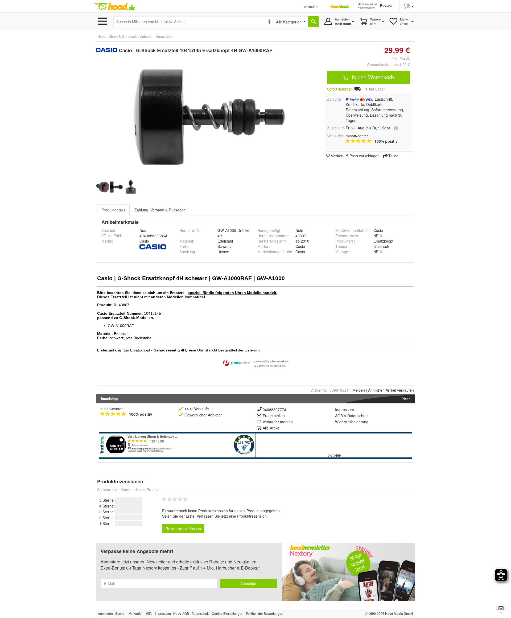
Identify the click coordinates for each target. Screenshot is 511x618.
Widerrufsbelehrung (351, 421)
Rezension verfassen (183, 528)
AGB (339, 415)
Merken (337, 155)
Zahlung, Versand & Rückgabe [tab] (160, 209)
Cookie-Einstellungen (227, 613)
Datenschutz (357, 415)
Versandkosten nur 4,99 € (388, 64)
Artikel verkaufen (391, 390)
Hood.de (114, 7)
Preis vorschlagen (364, 155)
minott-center (111, 408)
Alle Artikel (271, 428)
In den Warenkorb (372, 77)
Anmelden (248, 583)
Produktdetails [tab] (113, 209)
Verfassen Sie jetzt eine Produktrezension (232, 516)
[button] (409, 5)
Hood (101, 36)
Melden (358, 390)
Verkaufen (311, 6)
